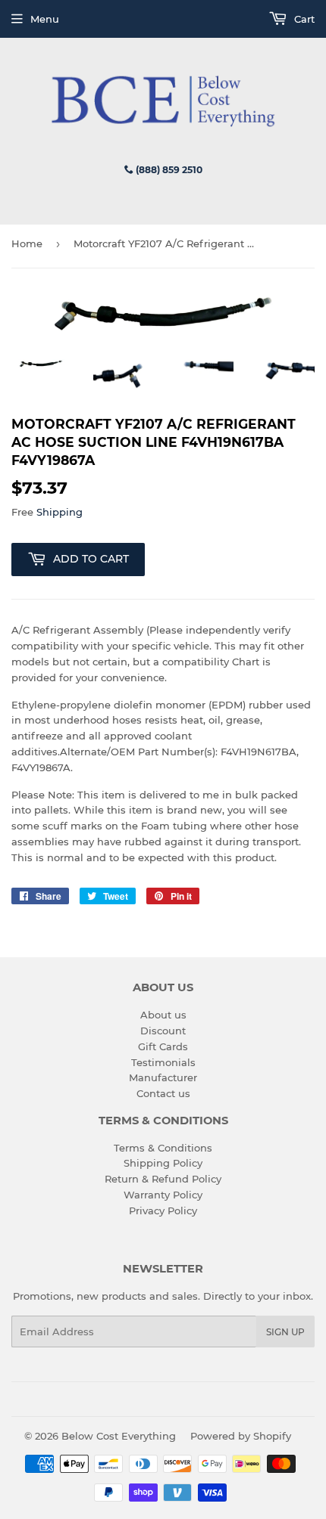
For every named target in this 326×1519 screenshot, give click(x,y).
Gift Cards (163, 1046)
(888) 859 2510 (167, 169)
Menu (44, 19)
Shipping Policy (163, 1163)
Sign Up (285, 1332)
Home (26, 243)
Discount (163, 1031)
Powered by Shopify (240, 1436)
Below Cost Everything (118, 1436)
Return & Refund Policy (163, 1179)
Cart (303, 19)
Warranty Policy (163, 1195)
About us (163, 1015)
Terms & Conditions (163, 1148)
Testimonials (163, 1062)
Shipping (59, 512)
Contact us (163, 1093)
